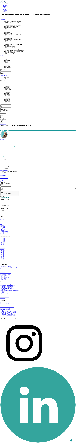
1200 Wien (2, 258)
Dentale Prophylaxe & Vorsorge (6, 269)
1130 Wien (2, 251)
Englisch (8, 85)
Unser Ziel (2, 219)
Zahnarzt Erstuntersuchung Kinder (12, 22)
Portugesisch (8, 102)
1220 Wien (2, 260)
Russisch (8, 86)
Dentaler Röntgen (9, 23)
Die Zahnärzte (3, 223)
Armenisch (8, 94)
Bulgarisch (8, 92)
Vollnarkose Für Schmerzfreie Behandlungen (14, 51)
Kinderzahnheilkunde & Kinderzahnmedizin (8, 267)
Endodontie (2, 272)
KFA (7, 62)
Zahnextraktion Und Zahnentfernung (13, 37)
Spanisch (8, 101)
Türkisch (8, 96)
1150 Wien (2, 253)
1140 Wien (2, 252)
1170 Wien (2, 255)
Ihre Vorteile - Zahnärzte (5, 221)
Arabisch (8, 95)
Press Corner (2, 226)
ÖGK (7, 57)
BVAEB (8, 60)
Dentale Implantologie (4, 277)
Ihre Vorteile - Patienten (4, 220)
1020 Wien (2, 239)
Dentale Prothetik (3, 275)
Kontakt (4, 8)
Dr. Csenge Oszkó (3, 140)
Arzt (7, 78)
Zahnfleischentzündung (10, 31)
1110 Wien (2, 249)
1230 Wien (2, 262)
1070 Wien (2, 244)
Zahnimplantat (9, 38)
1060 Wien (2, 243)
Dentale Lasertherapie (10, 52)
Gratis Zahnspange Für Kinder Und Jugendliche (15, 50)
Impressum (2, 227)
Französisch (8, 89)
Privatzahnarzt (3, 279)
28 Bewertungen (3, 138)
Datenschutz (2, 229)
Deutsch (8, 87)
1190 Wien (2, 257)
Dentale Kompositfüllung (11, 53)
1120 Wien (2, 250)
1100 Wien (2, 248)
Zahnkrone (8, 32)
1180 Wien (2, 256)
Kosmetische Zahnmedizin (11, 27)
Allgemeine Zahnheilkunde (5, 266)
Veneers (7, 45)
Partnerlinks (2, 230)
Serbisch (8, 99)
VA (7, 61)
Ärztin (7, 77)
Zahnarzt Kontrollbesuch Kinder (12, 26)
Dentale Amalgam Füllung (11, 35)
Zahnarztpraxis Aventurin (8, 146)
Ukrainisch (8, 91)
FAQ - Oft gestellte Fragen (5, 233)
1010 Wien (2, 238)
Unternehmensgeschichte (5, 218)
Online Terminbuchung (4, 232)
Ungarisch (8, 88)
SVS (7, 59)
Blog (4, 7)
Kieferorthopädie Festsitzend (5, 274)
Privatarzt (8, 66)
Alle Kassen (8, 67)
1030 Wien (2, 240)
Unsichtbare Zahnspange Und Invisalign (14, 34)
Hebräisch (8, 98)
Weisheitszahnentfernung (11, 29)
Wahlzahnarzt (3, 278)
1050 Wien (2, 242)
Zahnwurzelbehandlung (10, 46)
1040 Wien (2, 241)
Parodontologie (3, 270)
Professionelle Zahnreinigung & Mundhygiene (15, 28)
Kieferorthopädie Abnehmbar (5, 273)
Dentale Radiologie (4, 268)
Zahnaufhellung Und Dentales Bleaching (14, 44)
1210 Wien (2, 259)
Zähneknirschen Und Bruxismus (12, 41)
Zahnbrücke (8, 43)
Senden (2, 196)
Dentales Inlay (9, 33)
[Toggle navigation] (7, 3)
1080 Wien (2, 245)
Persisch (8, 93)
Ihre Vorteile (5, 5)
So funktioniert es (6, 6)
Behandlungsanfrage (4, 231)
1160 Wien (2, 254)
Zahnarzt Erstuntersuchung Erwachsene (13, 21)
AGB (1, 228)
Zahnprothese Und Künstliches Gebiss (13, 39)
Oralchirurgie (2, 276)
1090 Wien (2, 246)
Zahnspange (8, 40)
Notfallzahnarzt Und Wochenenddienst (13, 47)
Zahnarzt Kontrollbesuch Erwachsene (13, 25)
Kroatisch (8, 100)
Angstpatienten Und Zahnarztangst (12, 49)
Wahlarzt (8, 65)
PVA (7, 63)
